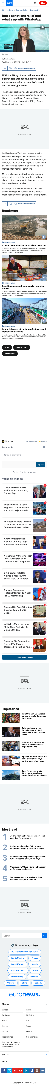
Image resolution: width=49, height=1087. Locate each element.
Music (35, 970)
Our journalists (32, 1037)
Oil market (10, 353)
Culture (5, 1031)
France (35, 958)
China (24, 983)
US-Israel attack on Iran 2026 (24, 952)
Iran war (34, 977)
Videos (29, 1031)
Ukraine (10, 983)
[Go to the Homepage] (9, 3)
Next (28, 1021)
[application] (24, 38)
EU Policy (30, 1015)
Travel (28, 1026)
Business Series (21, 10)
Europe (5, 1010)
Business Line (35, 10)
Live (43, 3)
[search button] (44, 935)
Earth (4, 1021)
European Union (18, 970)
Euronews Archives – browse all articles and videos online (11, 1044)
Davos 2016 (21, 347)
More (4, 1061)
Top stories (10, 709)
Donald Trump (17, 964)
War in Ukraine (17, 958)
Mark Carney (17, 977)
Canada (38, 983)
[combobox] (24, 935)
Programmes (7, 1037)
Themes (5, 1004)
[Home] (3, 10)
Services (6, 1055)
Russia (35, 964)
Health (5, 1026)
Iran (7, 347)
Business (10, 10)
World (28, 1010)
